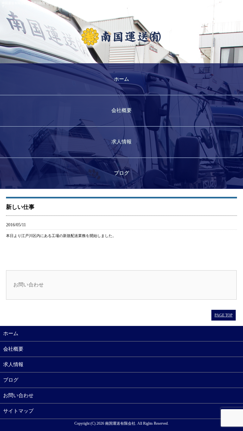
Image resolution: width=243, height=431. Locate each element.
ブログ (121, 173)
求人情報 (121, 141)
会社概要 (121, 110)
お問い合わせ (28, 284)
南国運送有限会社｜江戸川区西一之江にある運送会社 (121, 36)
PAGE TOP (224, 315)
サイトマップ (18, 411)
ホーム (121, 79)
